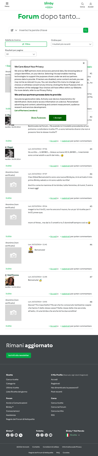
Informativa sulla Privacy (72, 447)
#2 (91, 117)
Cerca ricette (12, 379)
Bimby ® (10, 407)
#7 (91, 277)
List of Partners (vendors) (26, 110)
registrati (66, 141)
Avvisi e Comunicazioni (16, 403)
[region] (49, 92)
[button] (7, 5)
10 (7, 54)
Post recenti (56, 391)
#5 (91, 206)
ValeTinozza (13, 275)
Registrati (55, 383)
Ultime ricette (12, 387)
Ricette (9, 375)
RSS (53, 415)
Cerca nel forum (58, 407)
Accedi (53, 141)
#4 (91, 174)
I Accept (58, 118)
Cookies (66, 453)
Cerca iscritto (57, 411)
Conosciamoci (13, 411)
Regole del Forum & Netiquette (20, 419)
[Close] (84, 63)
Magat (10, 115)
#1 (91, 73)
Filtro (27, 44)
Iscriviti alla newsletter (18, 355)
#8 (91, 302)
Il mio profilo (69, 375)
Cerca (54, 398)
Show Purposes (38, 118)
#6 (91, 244)
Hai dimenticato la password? (64, 387)
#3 (91, 149)
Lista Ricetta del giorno (16, 391)
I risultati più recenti (61, 44)
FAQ (58, 453)
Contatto (36, 447)
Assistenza (11, 415)
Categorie (10, 383)
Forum (9, 398)
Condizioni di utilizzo (51, 447)
